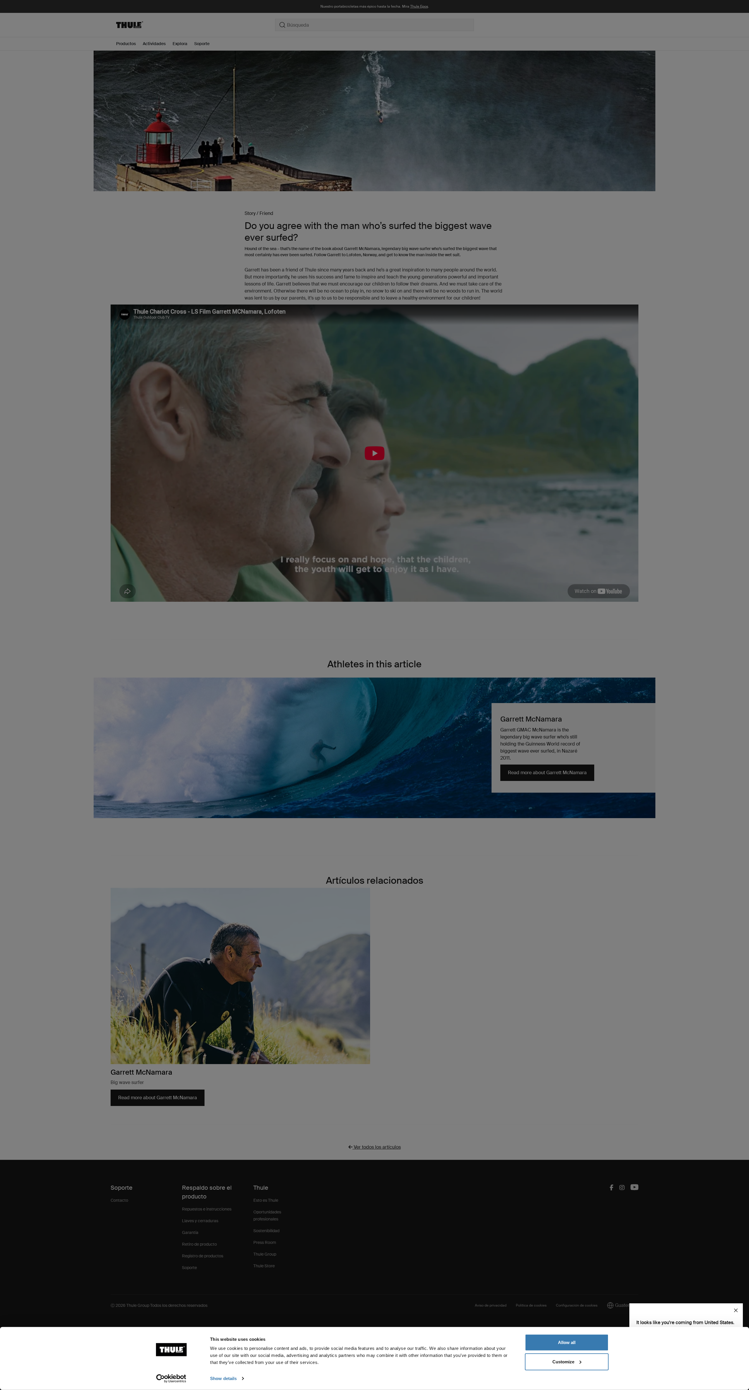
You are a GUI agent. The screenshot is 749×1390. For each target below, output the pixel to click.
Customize (563, 1361)
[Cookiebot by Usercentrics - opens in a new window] (171, 1378)
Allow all (567, 1342)
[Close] (735, 1310)
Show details (223, 1378)
